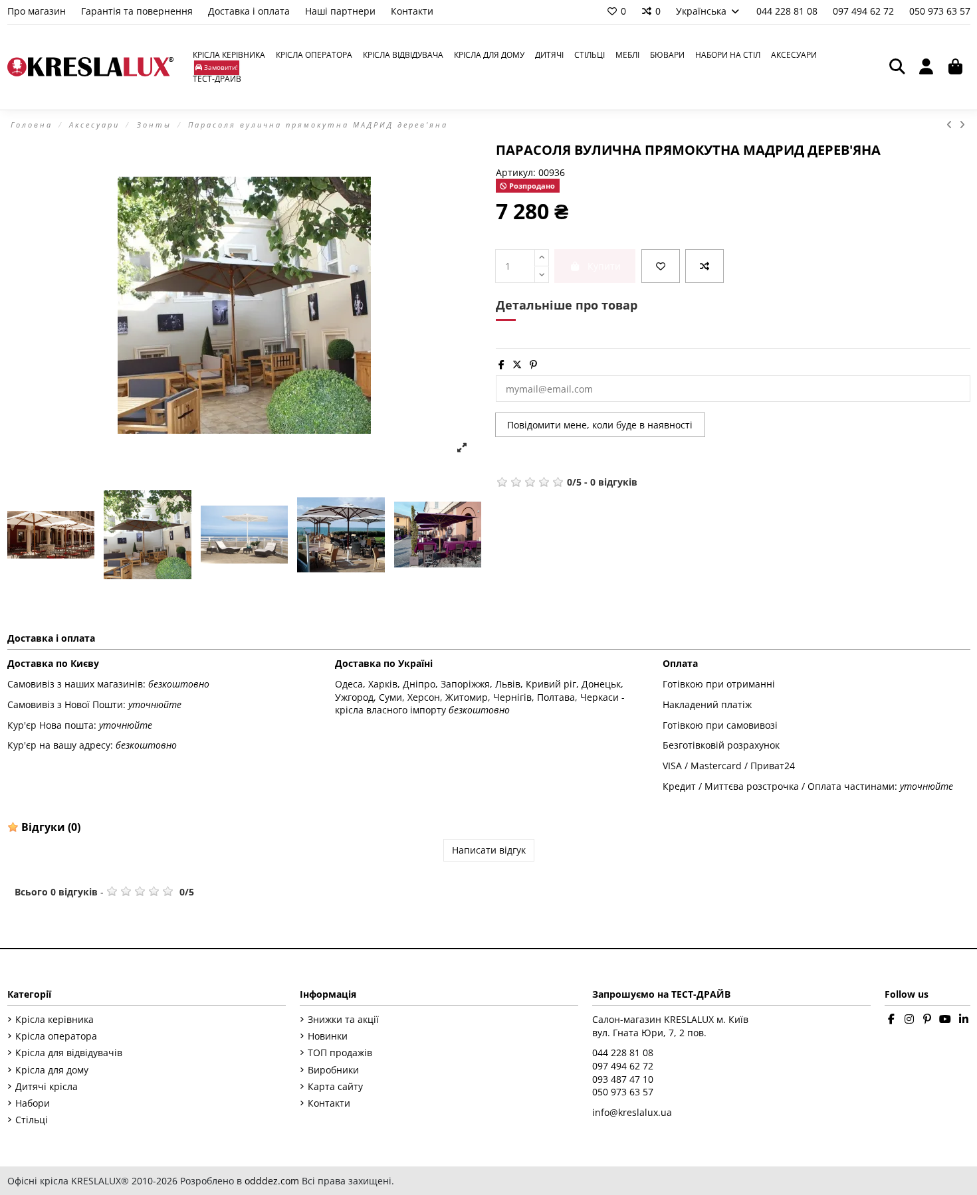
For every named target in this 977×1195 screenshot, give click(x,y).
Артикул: (516, 172)
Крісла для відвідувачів (68, 1052)
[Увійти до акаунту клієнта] (926, 67)
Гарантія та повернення (138, 11)
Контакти (412, 11)
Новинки (328, 1036)
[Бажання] (660, 266)
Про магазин (37, 11)
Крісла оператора (56, 1036)
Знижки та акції (343, 1019)
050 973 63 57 (939, 11)
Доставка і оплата (250, 11)
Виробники (333, 1069)
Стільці (31, 1119)
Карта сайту (335, 1086)
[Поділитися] (501, 364)
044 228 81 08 (788, 11)
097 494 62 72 (865, 11)
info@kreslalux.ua (632, 1112)
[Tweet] (517, 364)
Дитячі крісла (46, 1086)
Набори (32, 1103)
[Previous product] (952, 124)
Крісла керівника (54, 1019)
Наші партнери (341, 11)
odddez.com (272, 1180)
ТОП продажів (340, 1052)
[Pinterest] (533, 364)
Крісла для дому (51, 1069)
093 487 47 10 (622, 1079)
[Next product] (963, 124)
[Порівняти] (704, 266)
